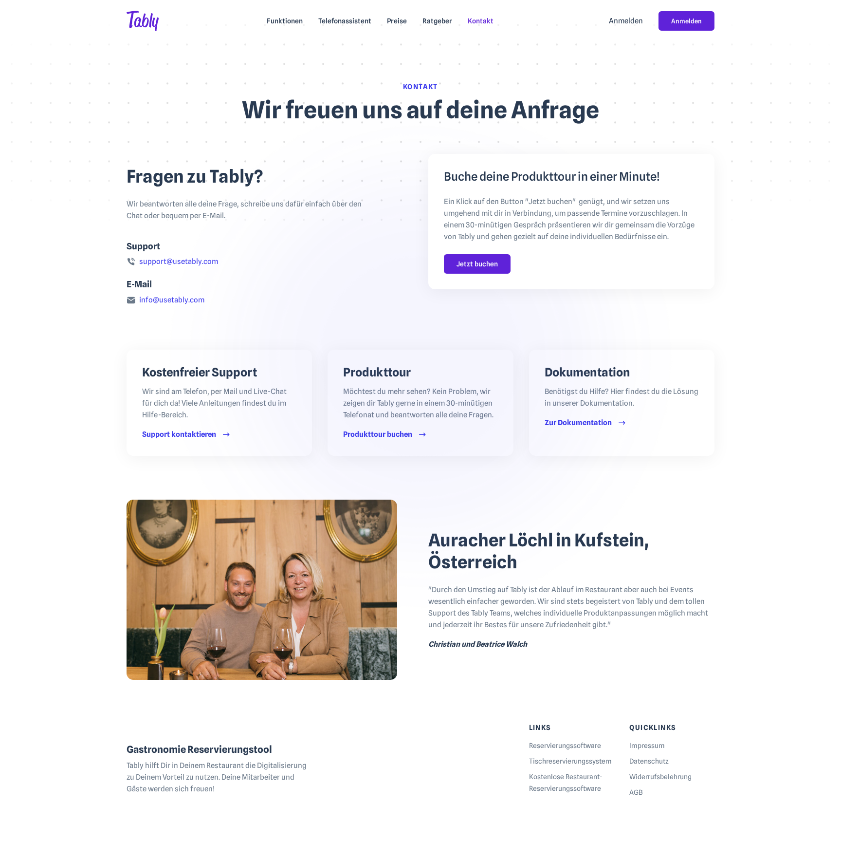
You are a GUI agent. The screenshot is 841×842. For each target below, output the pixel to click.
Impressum (647, 745)
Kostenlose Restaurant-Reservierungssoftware (566, 782)
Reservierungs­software (565, 745)
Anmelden (686, 21)
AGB (636, 792)
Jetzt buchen (477, 264)
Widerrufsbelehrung (660, 777)
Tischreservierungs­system (570, 761)
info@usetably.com (171, 300)
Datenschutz (649, 761)
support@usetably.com (178, 261)
